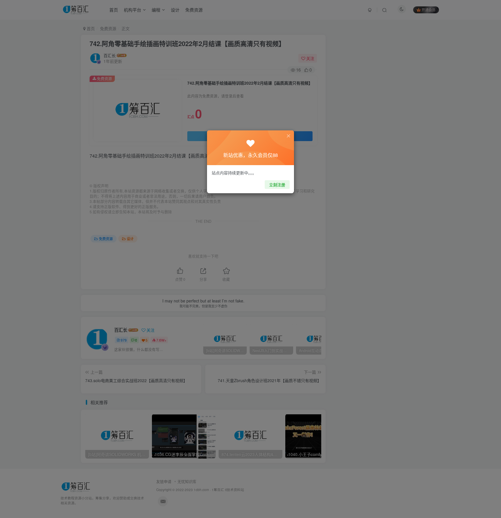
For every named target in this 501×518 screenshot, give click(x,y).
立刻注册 (277, 184)
